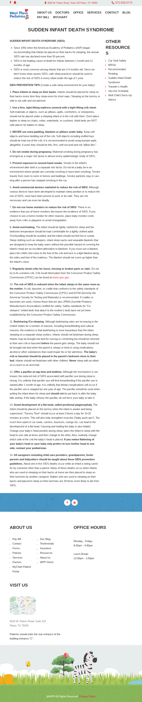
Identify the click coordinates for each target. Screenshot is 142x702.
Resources (46, 552)
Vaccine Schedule (118, 90)
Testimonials (47, 543)
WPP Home (47, 562)
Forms (16, 548)
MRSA (112, 64)
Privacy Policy (87, 696)
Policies (16, 552)
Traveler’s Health (117, 86)
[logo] (20, 14)
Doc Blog (45, 539)
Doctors (16, 562)
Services (17, 557)
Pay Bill (16, 539)
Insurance (45, 548)
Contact (16, 543)
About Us (45, 557)
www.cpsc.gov (60, 277)
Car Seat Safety (117, 60)
